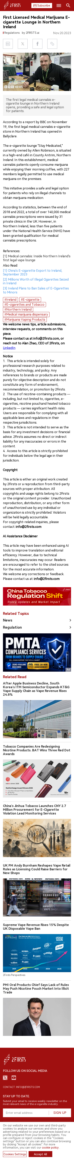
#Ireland (10, 299)
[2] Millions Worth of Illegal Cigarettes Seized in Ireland (36, 281)
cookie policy (50, 1147)
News (7, 620)
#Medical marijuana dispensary (26, 314)
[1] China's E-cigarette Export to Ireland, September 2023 (32, 272)
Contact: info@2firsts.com (21, 1087)
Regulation (12, 627)
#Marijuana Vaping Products (25, 319)
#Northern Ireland (18, 309)
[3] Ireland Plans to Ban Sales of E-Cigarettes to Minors (36, 290)
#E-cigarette (30, 299)
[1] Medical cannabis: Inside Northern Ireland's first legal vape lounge (36, 258)
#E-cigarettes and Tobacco (24, 304)
